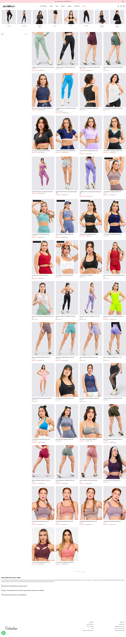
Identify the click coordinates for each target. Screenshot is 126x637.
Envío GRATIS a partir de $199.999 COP (63, 1)
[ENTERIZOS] (24, 19)
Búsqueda (91, 622)
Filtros (14, 34)
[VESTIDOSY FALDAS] (102, 19)
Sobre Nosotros (89, 624)
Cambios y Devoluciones (88, 630)
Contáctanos (121, 624)
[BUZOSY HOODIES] (117, 19)
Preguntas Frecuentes (119, 626)
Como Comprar (90, 626)
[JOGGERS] (86, 19)
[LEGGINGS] (9, 19)
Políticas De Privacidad (119, 630)
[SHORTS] (55, 19)
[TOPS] (71, 19)
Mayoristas (122, 622)
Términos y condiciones (119, 628)
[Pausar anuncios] (123, 1)
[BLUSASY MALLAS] (40, 19)
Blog (92, 628)
